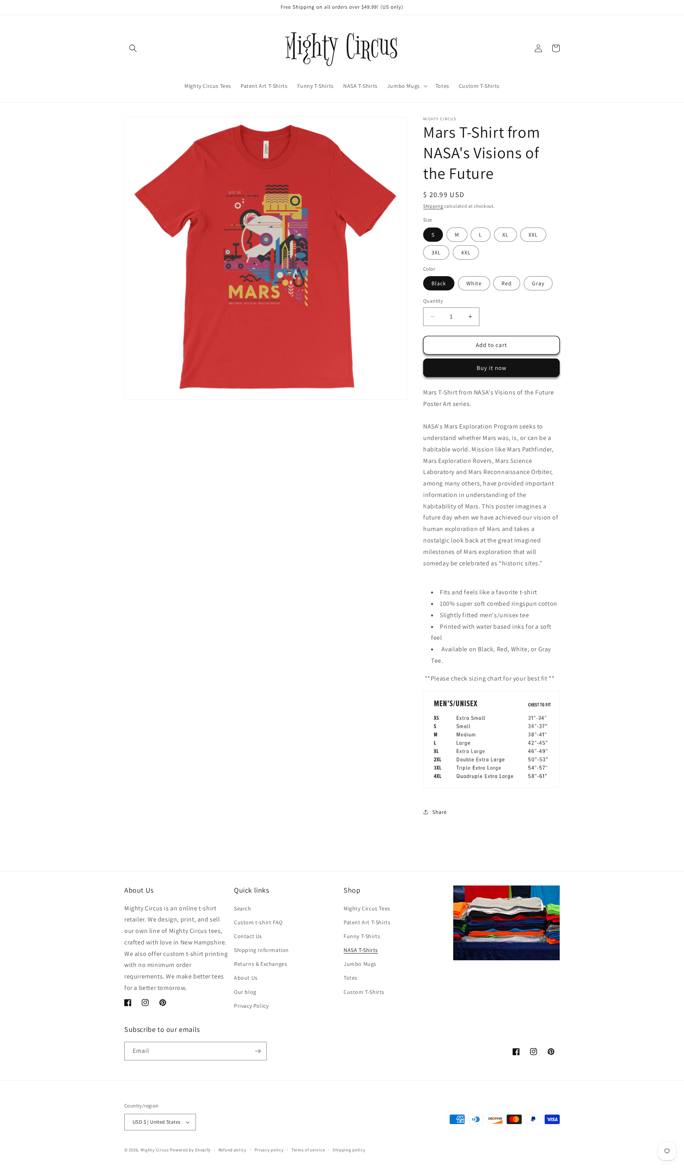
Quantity (433, 301)
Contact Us (248, 936)
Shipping (433, 206)
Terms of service (308, 1150)
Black (438, 283)
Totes (350, 977)
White (474, 283)
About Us (246, 977)
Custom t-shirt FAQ (258, 922)
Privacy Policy (251, 1005)
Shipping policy (348, 1150)
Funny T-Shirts (362, 936)
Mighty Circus (155, 1150)
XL (505, 234)
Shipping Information (261, 950)
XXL (533, 234)
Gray (538, 283)
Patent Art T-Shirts (367, 922)
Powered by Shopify (190, 1150)
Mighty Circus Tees (367, 908)
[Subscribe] (257, 1051)
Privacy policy (269, 1150)
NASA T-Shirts (361, 950)
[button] (133, 48)
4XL (466, 252)
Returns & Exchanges (260, 963)
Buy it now (492, 368)
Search (242, 908)
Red (507, 283)
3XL (436, 252)
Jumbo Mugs (360, 963)
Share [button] (439, 811)
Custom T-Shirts (364, 991)
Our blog (245, 991)
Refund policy (232, 1150)
